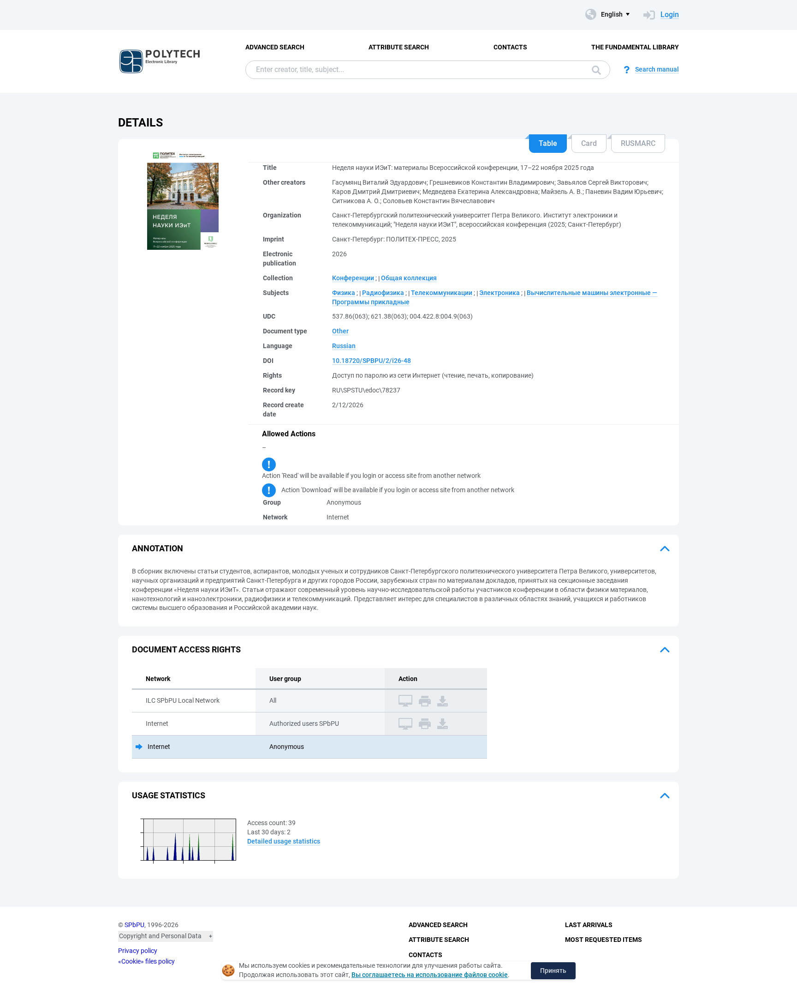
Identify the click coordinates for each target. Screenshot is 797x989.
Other (340, 331)
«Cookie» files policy (146, 961)
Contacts (510, 47)
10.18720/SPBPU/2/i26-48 (371, 360)
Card (589, 143)
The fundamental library (635, 47)
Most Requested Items (603, 939)
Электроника (499, 292)
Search (594, 69)
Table (548, 143)
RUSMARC (638, 143)
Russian (344, 346)
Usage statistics (168, 795)
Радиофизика (383, 292)
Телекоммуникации (441, 292)
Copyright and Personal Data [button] (160, 936)
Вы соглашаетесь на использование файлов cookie (429, 974)
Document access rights (186, 649)
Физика (343, 292)
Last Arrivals (589, 925)
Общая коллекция (409, 278)
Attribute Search (399, 47)
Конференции (353, 278)
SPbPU (134, 925)
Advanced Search (274, 47)
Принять (553, 970)
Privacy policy (137, 950)
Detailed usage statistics (283, 841)
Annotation (157, 548)
